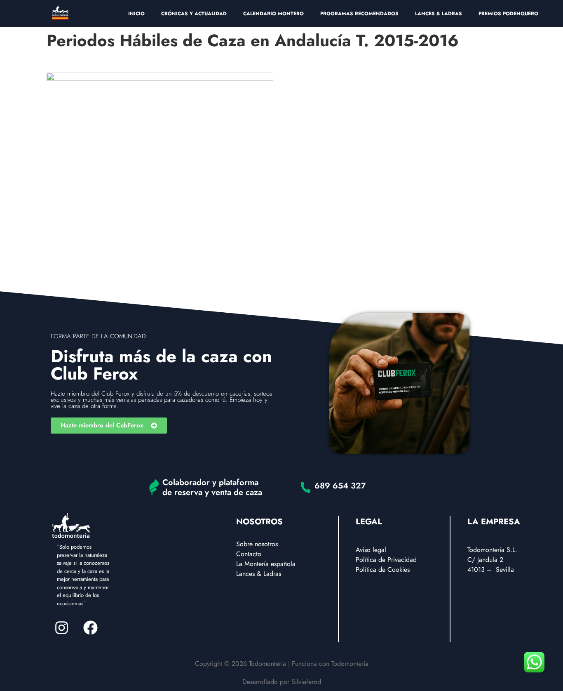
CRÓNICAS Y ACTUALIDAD (194, 13)
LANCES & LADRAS (438, 13)
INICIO (136, 13)
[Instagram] (61, 627)
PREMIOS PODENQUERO (508, 13)
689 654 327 (340, 486)
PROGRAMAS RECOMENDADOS (359, 13)
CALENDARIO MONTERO (273, 13)
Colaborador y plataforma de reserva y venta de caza (212, 487)
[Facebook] (90, 627)
